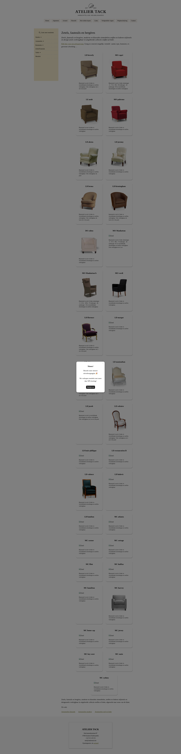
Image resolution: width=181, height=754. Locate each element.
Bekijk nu (90, 387)
